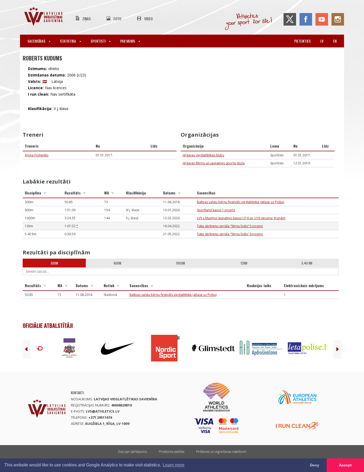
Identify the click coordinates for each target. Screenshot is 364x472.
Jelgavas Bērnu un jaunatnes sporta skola (214, 163)
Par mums (128, 41)
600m (117, 263)
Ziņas (86, 18)
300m (54, 263)
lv (321, 41)
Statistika (68, 41)
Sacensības (36, 41)
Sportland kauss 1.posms (216, 210)
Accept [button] (345, 465)
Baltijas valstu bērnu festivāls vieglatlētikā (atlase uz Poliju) (240, 202)
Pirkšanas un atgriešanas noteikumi (221, 451)
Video (148, 18)
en (335, 41)
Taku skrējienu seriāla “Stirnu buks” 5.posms (230, 226)
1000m (180, 263)
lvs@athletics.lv (102, 411)
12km (244, 263)
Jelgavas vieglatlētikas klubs (203, 155)
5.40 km (307, 263)
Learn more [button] (173, 465)
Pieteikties (302, 41)
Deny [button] (314, 465)
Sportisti (98, 41)
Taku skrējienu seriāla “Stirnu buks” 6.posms (230, 234)
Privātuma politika (171, 451)
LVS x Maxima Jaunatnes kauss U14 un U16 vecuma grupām (241, 218)
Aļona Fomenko (36, 155)
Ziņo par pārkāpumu (132, 451)
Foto (117, 18)
